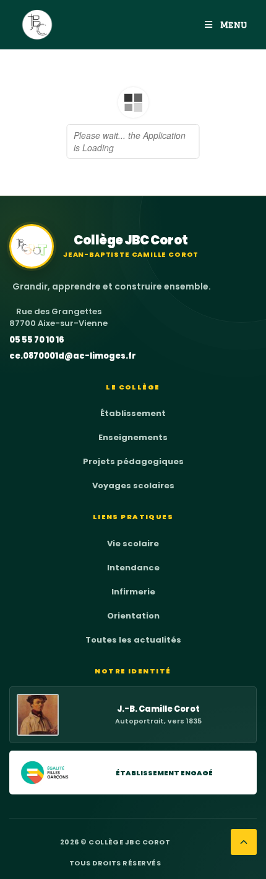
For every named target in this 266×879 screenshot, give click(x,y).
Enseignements (133, 437)
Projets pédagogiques (133, 461)
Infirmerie (133, 592)
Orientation (133, 616)
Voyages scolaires (133, 485)
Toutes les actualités (133, 640)
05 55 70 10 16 (36, 340)
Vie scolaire (133, 543)
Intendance (133, 567)
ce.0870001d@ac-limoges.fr (72, 356)
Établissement (133, 413)
